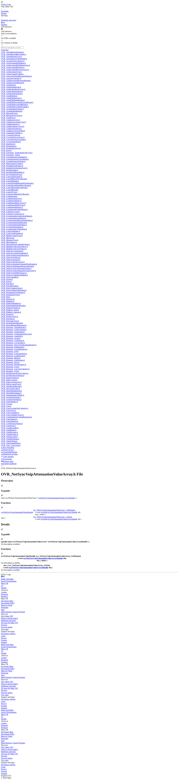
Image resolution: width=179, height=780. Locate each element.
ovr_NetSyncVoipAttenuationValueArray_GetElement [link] (54, 510)
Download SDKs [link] (7, 603)
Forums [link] (4, 640)
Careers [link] (4, 592)
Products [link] (4, 596)
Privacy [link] (4, 638)
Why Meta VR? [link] (7, 616)
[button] (89, 2)
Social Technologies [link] (8, 581)
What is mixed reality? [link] (9, 618)
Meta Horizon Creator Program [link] (13, 612)
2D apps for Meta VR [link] (9, 623)
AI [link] (2, 586)
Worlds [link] (3, 588)
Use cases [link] (5, 629)
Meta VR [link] (4, 583)
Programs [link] (4, 607)
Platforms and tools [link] (8, 621)
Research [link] (4, 594)
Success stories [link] (6, 627)
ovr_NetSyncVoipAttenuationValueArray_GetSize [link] (52, 517)
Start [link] (3, 610)
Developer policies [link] (8, 634)
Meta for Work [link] (6, 605)
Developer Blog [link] (7, 601)
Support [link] (4, 642)
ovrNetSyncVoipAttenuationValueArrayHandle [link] (56, 498)
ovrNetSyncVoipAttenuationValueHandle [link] (17, 512)
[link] (6, 4)
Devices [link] (4, 625)
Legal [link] (3, 636)
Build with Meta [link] (7, 579)
